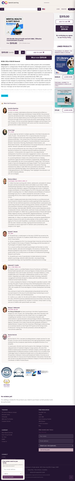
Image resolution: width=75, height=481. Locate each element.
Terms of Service (37, 469)
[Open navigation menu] (46, 2)
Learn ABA (41, 416)
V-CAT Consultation (43, 423)
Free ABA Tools (42, 412)
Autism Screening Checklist (45, 419)
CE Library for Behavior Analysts (9, 412)
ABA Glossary (42, 421)
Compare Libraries (6, 421)
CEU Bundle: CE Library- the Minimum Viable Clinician (63, 52)
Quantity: (11, 52)
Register (64, 9)
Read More (5, 95)
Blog (40, 425)
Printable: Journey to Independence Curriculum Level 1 (63, 84)
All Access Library (6, 414)
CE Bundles (4, 416)
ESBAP (3, 439)
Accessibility (44, 469)
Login (58, 9)
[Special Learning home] (10, 2)
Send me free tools (8, 477)
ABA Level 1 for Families (7, 419)
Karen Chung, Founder (7, 434)
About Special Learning (7, 432)
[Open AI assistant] (71, 477)
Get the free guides (45, 449)
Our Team (4, 437)
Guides (40, 414)
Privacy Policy (66, 37)
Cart (73, 9)
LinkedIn (4, 457)
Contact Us (4, 441)
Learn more (68, 77)
